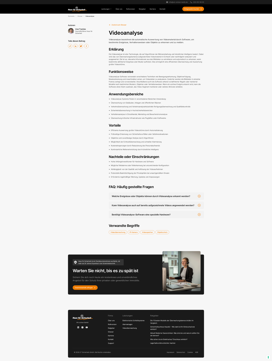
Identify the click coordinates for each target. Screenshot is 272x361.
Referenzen (130, 9)
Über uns (119, 9)
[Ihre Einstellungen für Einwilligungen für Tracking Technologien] (268, 357)
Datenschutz (181, 352)
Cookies (190, 352)
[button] (106, 8)
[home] (77, 8)
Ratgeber (142, 9)
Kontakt (162, 9)
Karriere (153, 9)
